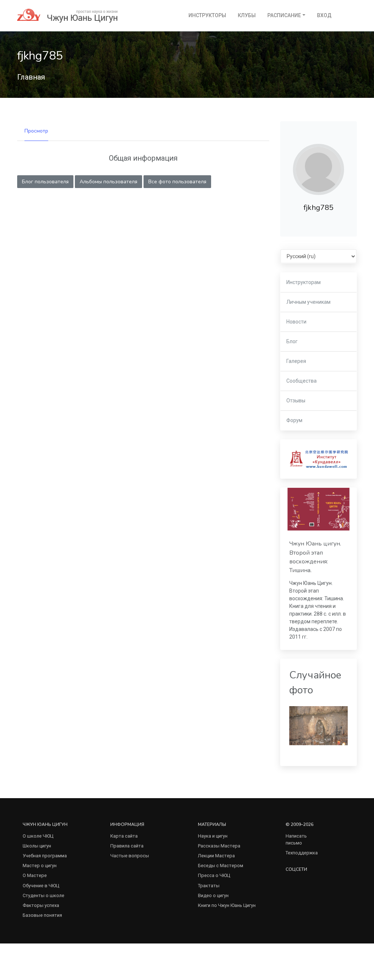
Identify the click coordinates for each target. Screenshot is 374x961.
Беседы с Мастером (220, 865)
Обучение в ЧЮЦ (41, 885)
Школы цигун (37, 846)
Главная (31, 77)
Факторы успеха (41, 905)
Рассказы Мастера (219, 846)
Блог (292, 341)
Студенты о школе (43, 895)
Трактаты (209, 885)
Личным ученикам (308, 302)
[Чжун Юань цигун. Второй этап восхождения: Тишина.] (318, 509)
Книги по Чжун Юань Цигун (227, 905)
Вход (324, 15)
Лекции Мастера (216, 855)
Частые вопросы (129, 855)
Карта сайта (124, 836)
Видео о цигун (213, 895)
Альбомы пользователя (108, 181)
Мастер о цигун (40, 865)
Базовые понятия (42, 915)
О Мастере (35, 875)
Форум (294, 420)
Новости (296, 322)
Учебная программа (45, 855)
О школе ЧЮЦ (38, 836)
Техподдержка (302, 852)
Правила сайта (127, 846)
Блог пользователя (45, 181)
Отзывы (295, 400)
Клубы (247, 15)
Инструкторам (303, 282)
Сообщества (301, 381)
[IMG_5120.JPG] (318, 725)
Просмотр (36, 130)
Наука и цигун (213, 836)
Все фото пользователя (177, 181)
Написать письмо (296, 839)
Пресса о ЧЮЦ (214, 875)
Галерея (296, 361)
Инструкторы (207, 15)
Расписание (284, 15)
